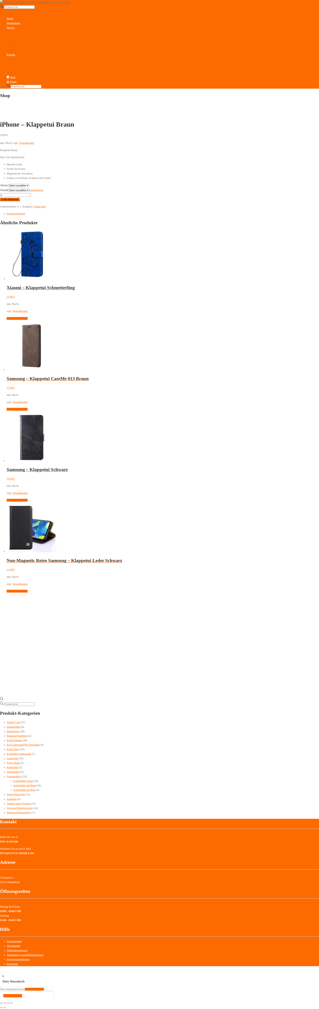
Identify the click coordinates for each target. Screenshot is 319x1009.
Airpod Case (13, 722)
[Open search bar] (1, 699)
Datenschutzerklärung (24, 72)
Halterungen (13, 731)
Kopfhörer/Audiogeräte (19, 754)
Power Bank (13, 763)
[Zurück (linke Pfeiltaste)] (1, 1007)
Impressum (19, 68)
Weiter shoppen (12, 995)
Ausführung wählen (17, 318)
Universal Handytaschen (19, 808)
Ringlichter (12, 767)
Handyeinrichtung (22, 45)
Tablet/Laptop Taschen (19, 803)
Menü (3, 11)
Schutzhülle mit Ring (24, 790)
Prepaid (17, 50)
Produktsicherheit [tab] (16, 213)
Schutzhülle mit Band (24, 785)
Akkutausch (19, 36)
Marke (4, 185)
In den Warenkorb (9, 199)
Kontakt (11, 54)
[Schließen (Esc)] (11, 1003)
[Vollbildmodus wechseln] (4, 1003)
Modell (4, 190)
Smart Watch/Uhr (16, 794)
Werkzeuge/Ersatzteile (18, 812)
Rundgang (18, 59)
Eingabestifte (13, 727)
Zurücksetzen (36, 190)
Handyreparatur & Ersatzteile (28, 32)
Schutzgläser (13, 771)
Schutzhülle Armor (23, 781)
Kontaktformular (22, 63)
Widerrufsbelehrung (17, 950)
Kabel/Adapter (14, 740)
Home (10, 18)
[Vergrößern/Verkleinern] (1, 1003)
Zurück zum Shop (34, 989)
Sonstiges (12, 799)
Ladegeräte (12, 758)
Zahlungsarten (14, 941)
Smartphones (13, 23)
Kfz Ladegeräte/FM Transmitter (23, 744)
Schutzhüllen (13, 776)
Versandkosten (26, 143)
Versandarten (13, 945)
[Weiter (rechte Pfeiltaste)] (4, 1007)
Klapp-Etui (40, 206)
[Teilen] (8, 1003)
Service (10, 27)
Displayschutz (20, 41)
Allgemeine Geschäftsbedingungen (25, 955)
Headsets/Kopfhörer (17, 735)
